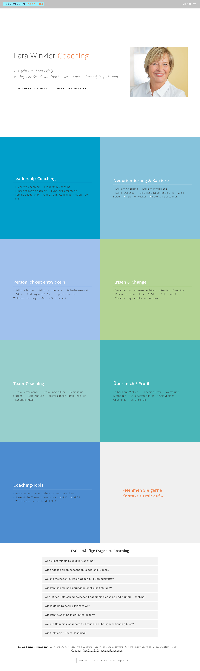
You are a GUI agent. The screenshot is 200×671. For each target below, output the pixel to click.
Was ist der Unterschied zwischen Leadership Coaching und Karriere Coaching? (95, 597)
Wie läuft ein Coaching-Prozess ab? (67, 605)
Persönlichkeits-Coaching (138, 646)
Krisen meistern (161, 646)
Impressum (123, 660)
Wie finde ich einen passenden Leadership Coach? (77, 569)
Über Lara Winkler (59, 646)
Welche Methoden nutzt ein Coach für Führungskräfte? (79, 578)
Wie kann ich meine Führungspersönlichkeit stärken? (78, 588)
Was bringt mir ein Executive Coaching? (70, 560)
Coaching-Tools (91, 650)
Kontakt (84, 661)
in (72, 660)
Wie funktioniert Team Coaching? (66, 633)
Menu (187, 4)
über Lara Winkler (72, 88)
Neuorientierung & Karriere (109, 646)
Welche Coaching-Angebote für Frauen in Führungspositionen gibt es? (89, 624)
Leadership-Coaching (81, 646)
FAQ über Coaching (33, 88)
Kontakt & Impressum (112, 650)
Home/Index (41, 646)
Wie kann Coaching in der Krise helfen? (70, 614)
